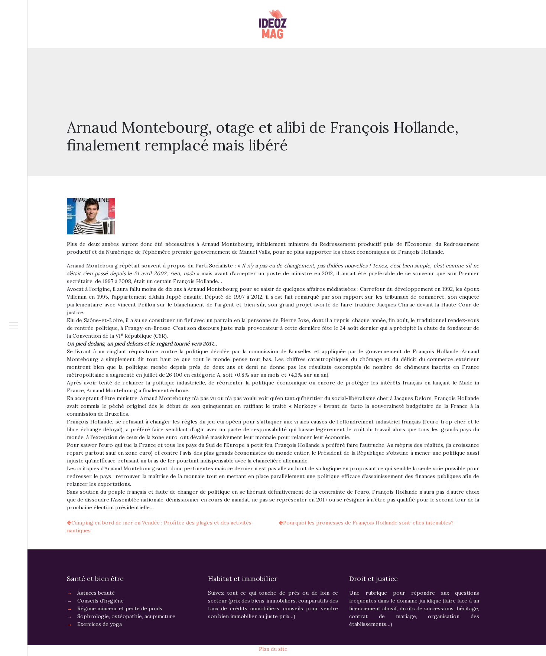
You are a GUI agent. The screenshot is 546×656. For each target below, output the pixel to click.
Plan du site (273, 649)
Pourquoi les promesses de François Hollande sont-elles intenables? (368, 522)
